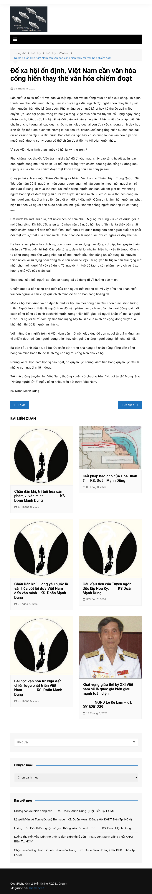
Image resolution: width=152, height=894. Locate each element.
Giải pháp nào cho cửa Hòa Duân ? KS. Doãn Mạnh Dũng (110, 478)
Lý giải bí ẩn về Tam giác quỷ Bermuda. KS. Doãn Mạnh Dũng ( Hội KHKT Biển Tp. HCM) (73, 819)
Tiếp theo (128, 405)
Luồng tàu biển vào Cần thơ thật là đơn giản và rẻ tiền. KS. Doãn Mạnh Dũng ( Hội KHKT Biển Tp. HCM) (74, 839)
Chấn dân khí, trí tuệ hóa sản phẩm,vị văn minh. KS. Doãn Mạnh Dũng (40, 496)
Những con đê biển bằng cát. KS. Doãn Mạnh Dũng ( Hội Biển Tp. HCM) (64, 811)
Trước (21, 405)
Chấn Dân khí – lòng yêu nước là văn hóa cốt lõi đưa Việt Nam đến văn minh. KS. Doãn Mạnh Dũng (41, 591)
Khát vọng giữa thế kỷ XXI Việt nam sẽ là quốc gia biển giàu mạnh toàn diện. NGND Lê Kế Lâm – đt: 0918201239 (110, 695)
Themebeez (36, 888)
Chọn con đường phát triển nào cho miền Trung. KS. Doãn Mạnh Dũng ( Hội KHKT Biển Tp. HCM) (75, 852)
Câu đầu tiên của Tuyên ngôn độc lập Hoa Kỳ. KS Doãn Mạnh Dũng (107, 588)
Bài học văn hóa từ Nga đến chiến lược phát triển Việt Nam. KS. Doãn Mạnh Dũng (38, 688)
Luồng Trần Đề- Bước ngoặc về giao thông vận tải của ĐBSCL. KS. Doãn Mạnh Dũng (72, 828)
